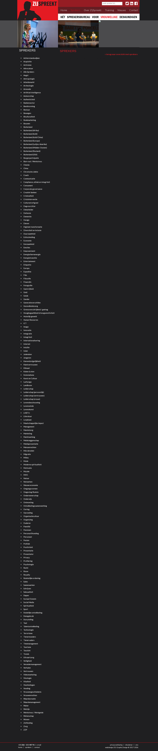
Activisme (27, 65)
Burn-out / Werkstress (32, 161)
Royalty (26, 575)
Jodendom (27, 354)
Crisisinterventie (30, 199)
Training (109, 10)
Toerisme (27, 647)
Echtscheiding (29, 237)
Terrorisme (27, 633)
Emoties (26, 247)
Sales (25, 582)
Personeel (27, 537)
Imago (26, 327)
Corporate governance (32, 189)
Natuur (26, 478)
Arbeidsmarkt (28, 82)
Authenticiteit (29, 99)
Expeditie (27, 272)
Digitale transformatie (32, 227)
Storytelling (28, 619)
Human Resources (30, 320)
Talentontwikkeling (31, 626)
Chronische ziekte (30, 172)
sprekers (28, 747)
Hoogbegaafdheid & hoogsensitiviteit (39, 313)
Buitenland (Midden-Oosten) (35, 148)
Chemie (26, 165)
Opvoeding (28, 513)
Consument (28, 185)
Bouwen (26, 123)
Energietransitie (30, 258)
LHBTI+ (26, 413)
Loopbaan (27, 420)
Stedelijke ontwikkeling (32, 613)
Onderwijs (27, 499)
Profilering (27, 561)
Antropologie (29, 79)
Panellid (26, 526)
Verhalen (27, 668)
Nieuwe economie (30, 485)
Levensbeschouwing (31, 402)
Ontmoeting (28, 502)
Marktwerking (29, 437)
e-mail (39, 745)
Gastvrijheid (28, 289)
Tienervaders (28, 640)
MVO (25, 475)
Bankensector (29, 103)
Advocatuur (28, 68)
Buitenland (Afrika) (31, 130)
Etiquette (27, 265)
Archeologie (28, 86)
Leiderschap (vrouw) (31, 399)
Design (26, 220)
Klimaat (26, 368)
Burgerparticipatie (31, 158)
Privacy (26, 557)
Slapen (26, 595)
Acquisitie (27, 61)
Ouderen (27, 523)
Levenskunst (28, 409)
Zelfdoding (28, 723)
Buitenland (27, 127)
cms (136, 745)
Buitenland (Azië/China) (33, 137)
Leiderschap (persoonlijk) (33, 392)
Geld (25, 292)
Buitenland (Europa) (31, 141)
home (20, 747)
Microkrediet (28, 451)
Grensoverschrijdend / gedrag (35, 309)
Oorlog (26, 509)
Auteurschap (28, 96)
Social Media (28, 602)
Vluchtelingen (29, 685)
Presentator (28, 554)
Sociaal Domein (29, 599)
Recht (25, 568)
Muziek (26, 471)
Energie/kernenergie (31, 254)
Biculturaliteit (29, 117)
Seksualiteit (28, 592)
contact (37, 747)
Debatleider (28, 210)
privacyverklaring (116, 745)
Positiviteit (28, 547)
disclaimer (129, 745)
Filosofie (27, 278)
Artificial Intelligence (32, 92)
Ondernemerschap (30, 495)
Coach (26, 175)
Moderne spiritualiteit (32, 464)
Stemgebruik (28, 616)
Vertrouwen (28, 671)
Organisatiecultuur (31, 516)
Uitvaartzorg (28, 657)
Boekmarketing (29, 120)
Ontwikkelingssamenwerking (35, 506)
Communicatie (29, 179)
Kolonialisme (28, 375)
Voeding (26, 688)
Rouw (25, 571)
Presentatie (28, 551)
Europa (26, 268)
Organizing (28, 520)
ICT (25, 323)
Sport (25, 609)
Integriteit (27, 337)
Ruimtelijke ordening (31, 578)
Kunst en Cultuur (30, 378)
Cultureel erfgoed (30, 203)
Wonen (26, 719)
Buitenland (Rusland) (31, 151)
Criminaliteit (28, 196)
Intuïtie (26, 347)
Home (63, 10)
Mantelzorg (28, 430)
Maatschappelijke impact (33, 423)
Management (28, 427)
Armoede (27, 89)
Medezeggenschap (31, 440)
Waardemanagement (31, 702)
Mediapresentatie (30, 444)
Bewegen (27, 113)
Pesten (26, 540)
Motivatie (27, 468)
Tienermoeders (29, 637)
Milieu (26, 458)
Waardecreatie (29, 699)
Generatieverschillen (32, 303)
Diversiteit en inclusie (32, 230)
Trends (26, 654)
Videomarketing (30, 675)
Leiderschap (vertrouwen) (33, 396)
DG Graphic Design (121, 747)
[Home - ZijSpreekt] (37, 10)
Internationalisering (31, 340)
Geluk (25, 296)
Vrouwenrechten (30, 695)
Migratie (27, 454)
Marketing (27, 433)
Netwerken (27, 482)
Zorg (25, 726)
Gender (26, 299)
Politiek (26, 544)
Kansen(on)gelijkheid (32, 361)
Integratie (27, 334)
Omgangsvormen (30, 489)
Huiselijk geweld (30, 316)
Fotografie (27, 285)
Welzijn (26, 709)
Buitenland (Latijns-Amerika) (35, 144)
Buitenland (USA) (30, 154)
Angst (25, 75)
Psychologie (28, 564)
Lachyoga (27, 382)
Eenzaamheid (28, 244)
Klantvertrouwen (30, 365)
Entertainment (29, 261)
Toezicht (26, 650)
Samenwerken (29, 585)
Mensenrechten (29, 447)
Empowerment (29, 251)
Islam (25, 351)
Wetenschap (28, 716)
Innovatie (27, 330)
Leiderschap (28, 389)
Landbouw (27, 385)
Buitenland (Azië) (30, 134)
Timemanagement (30, 644)
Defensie (27, 213)
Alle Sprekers (28, 72)
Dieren (26, 223)
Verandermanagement (32, 664)
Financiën (27, 282)
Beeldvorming (29, 106)
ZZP (25, 730)
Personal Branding (31, 533)
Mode (25, 461)
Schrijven (27, 588)
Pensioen (27, 530)
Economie (27, 241)
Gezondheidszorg (30, 306)
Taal (25, 623)
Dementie (27, 216)
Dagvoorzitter (29, 206)
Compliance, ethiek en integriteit (36, 182)
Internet (26, 344)
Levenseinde (28, 406)
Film (25, 275)
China (25, 168)
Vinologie (27, 678)
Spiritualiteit (28, 606)
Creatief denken (30, 192)
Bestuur (26, 110)
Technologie (28, 630)
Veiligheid (27, 661)
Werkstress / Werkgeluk (33, 712)
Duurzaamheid (29, 234)
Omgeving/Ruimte (31, 492)
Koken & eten (28, 371)
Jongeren (27, 358)
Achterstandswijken (31, 58)
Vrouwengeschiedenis (32, 692)
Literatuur (27, 416)
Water (26, 706)
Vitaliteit (27, 681)
